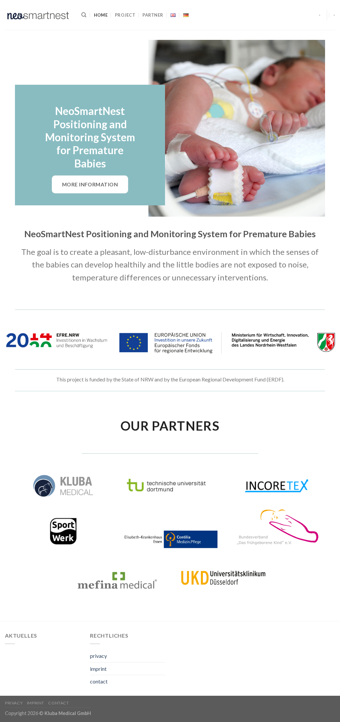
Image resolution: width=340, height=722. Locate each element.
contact (99, 681)
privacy (98, 656)
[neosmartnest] (38, 15)
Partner (152, 15)
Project (125, 15)
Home (101, 15)
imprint (98, 669)
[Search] (83, 15)
